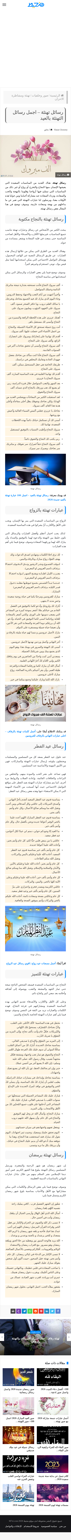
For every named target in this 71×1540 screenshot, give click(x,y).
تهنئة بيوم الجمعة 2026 (23, 1505)
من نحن (62, 1526)
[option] (35, 1337)
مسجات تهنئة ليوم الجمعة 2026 (53, 1505)
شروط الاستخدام (31, 1526)
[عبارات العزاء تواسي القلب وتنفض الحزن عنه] (18, 1464)
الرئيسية (55, 95)
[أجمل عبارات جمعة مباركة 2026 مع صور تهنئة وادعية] (52, 1406)
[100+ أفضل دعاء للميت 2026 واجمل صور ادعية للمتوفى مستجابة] (52, 1377)
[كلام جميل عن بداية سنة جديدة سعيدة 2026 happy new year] (52, 1464)
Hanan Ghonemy (61, 130)
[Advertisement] (35, 48)
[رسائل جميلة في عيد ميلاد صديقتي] (18, 1435)
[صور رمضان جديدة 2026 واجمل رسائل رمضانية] (18, 1377)
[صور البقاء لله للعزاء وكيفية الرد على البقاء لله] (52, 1435)
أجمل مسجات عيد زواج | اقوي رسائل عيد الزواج (31, 963)
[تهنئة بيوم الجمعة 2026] (18, 1493)
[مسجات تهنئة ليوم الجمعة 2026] (52, 1493)
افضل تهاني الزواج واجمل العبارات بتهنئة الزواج (35, 1340)
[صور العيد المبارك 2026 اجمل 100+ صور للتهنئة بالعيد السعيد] (18, 1406)
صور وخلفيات (40, 95)
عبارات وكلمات (35, 1334)
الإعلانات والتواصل (13, 1526)
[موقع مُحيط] (35, 5)
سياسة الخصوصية (49, 1526)
